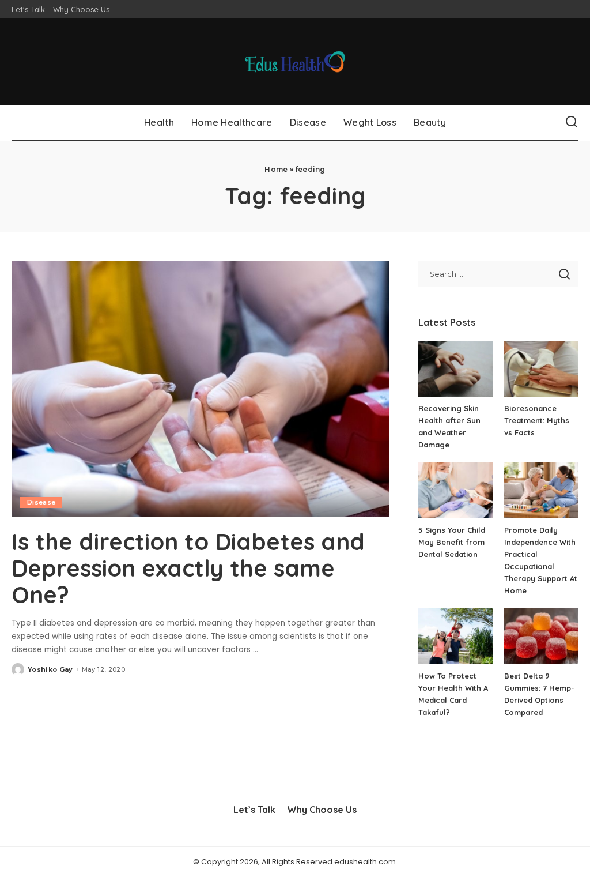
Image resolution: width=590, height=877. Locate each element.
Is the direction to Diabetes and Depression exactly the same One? (188, 568)
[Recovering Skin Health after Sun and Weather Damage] (455, 369)
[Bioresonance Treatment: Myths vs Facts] (541, 369)
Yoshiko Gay (50, 669)
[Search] (571, 122)
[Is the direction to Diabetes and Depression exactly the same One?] (200, 388)
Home (276, 169)
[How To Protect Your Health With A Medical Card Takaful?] (455, 636)
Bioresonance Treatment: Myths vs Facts (536, 420)
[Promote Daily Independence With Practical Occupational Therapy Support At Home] (541, 490)
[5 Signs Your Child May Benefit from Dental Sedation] (455, 490)
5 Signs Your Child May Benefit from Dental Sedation (451, 542)
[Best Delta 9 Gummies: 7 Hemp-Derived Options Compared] (541, 636)
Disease (41, 502)
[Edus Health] (295, 61)
